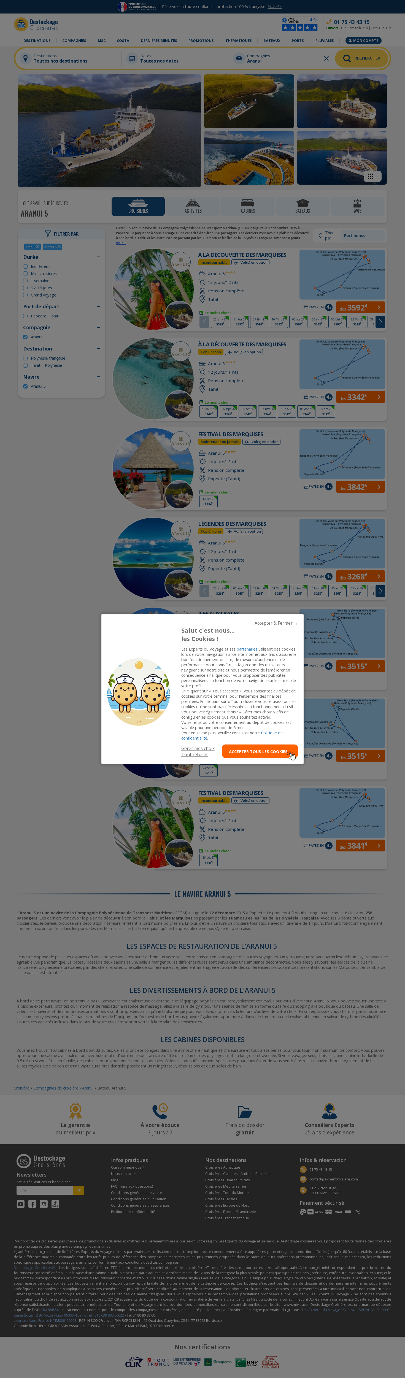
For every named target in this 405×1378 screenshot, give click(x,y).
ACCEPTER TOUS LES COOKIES (258, 751)
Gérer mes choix (198, 748)
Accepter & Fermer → (276, 623)
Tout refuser (194, 754)
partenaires (247, 649)
